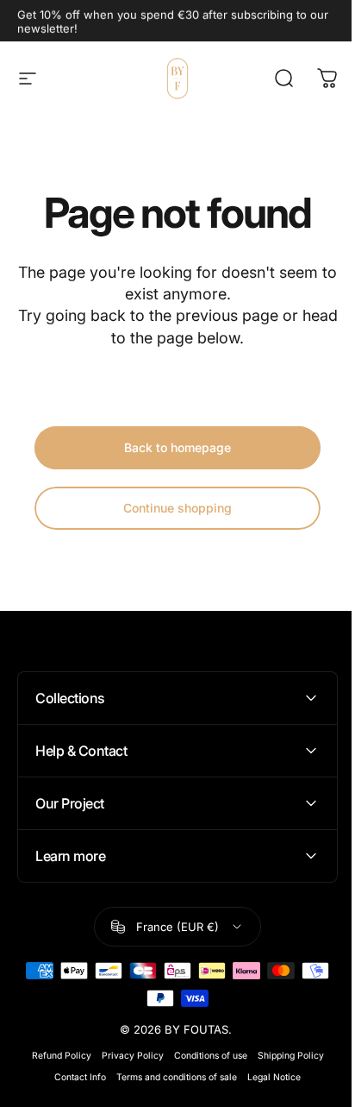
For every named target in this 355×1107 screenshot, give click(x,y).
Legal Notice (268, 1077)
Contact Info (74, 1077)
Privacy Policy (126, 1055)
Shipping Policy (284, 1055)
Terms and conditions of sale (170, 1077)
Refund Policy (54, 1055)
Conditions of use (203, 1055)
